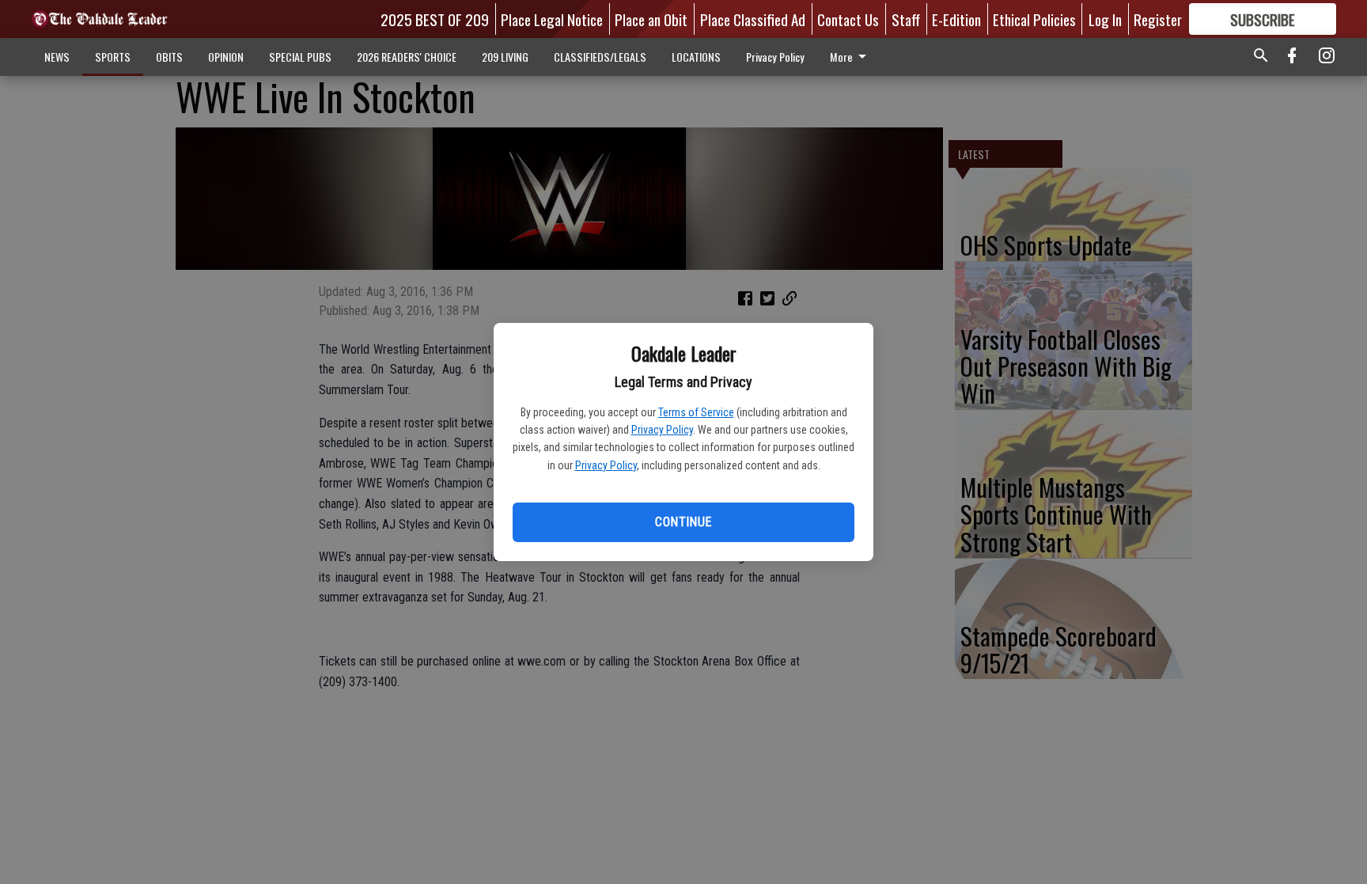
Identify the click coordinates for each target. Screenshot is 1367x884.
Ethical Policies (1034, 19)
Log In (1105, 19)
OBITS (169, 56)
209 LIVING (505, 56)
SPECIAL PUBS (300, 56)
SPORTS (113, 56)
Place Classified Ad (752, 19)
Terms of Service (696, 412)
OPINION (226, 56)
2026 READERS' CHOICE (406, 56)
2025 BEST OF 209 (435, 19)
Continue (683, 521)
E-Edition (956, 19)
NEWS (57, 56)
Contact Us (848, 19)
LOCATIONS (696, 56)
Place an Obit (651, 19)
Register (1158, 19)
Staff (906, 19)
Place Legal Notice (552, 19)
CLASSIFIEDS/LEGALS (600, 56)
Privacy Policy (662, 429)
